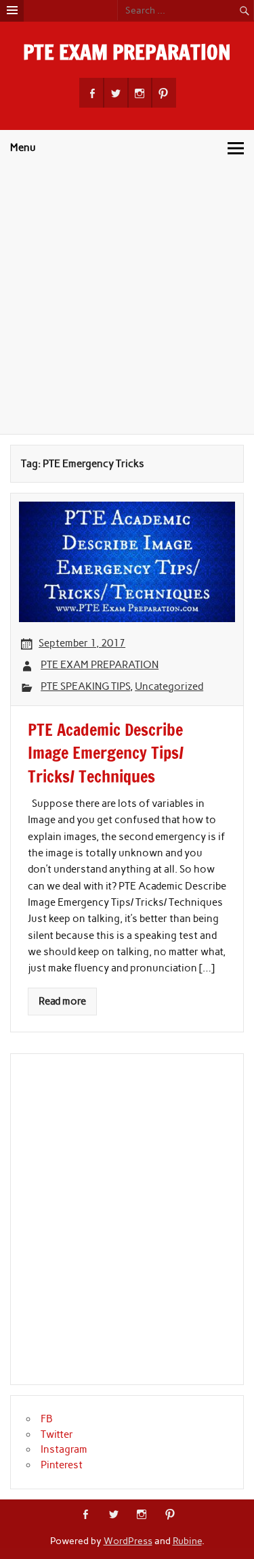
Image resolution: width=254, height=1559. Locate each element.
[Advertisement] (127, 300)
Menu (23, 147)
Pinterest (62, 1465)
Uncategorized (169, 686)
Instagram (64, 1449)
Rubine (187, 1540)
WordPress (128, 1540)
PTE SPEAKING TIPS (85, 686)
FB (47, 1419)
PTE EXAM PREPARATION (127, 51)
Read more (62, 1001)
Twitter (57, 1434)
